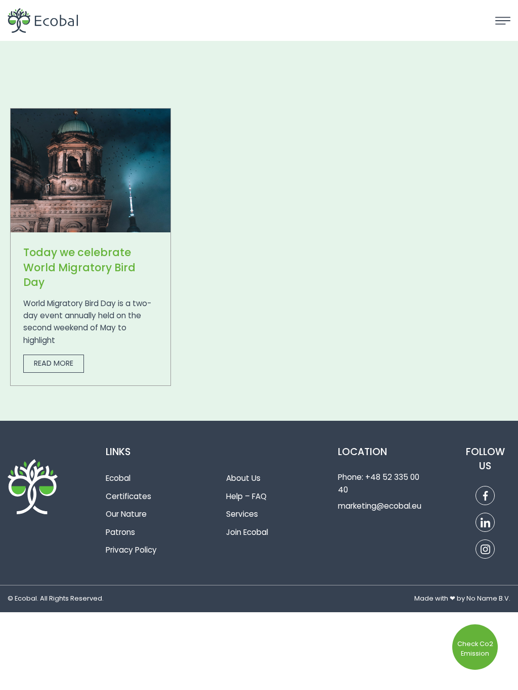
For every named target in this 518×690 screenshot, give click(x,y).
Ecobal (118, 478)
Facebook (485, 495)
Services (242, 514)
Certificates (128, 496)
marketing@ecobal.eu (379, 506)
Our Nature (126, 514)
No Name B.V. (488, 598)
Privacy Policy (131, 550)
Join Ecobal (247, 532)
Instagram (485, 549)
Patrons (120, 532)
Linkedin (485, 522)
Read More (53, 363)
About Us (243, 478)
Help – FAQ (246, 496)
